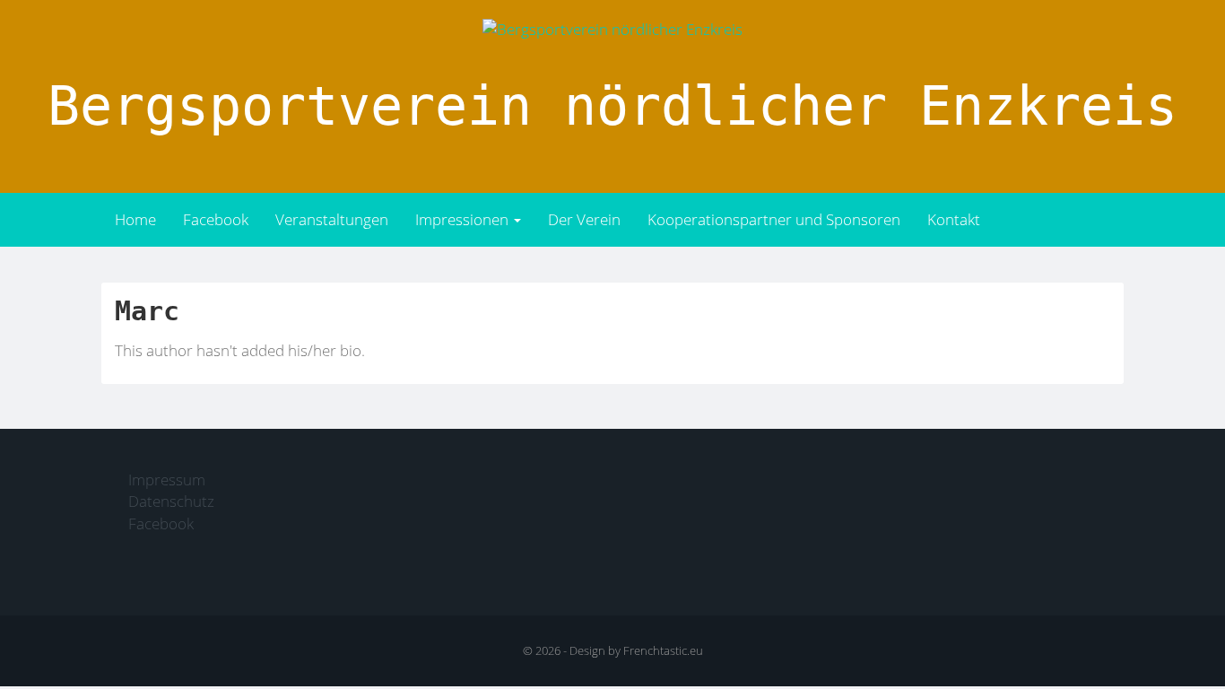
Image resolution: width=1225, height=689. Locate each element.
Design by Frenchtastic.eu (636, 650)
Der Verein (584, 219)
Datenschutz (171, 501)
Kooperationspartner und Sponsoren (773, 219)
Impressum (166, 479)
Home (135, 219)
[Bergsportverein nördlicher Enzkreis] (612, 28)
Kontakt (953, 219)
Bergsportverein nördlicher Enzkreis (612, 105)
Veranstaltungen (331, 219)
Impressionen (463, 219)
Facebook (215, 219)
